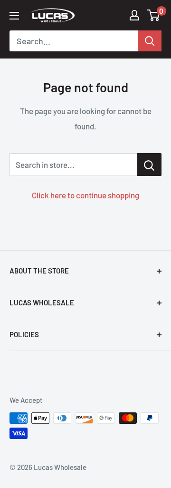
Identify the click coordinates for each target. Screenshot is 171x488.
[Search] (150, 40)
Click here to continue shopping (85, 195)
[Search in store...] (149, 164)
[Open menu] (14, 16)
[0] (154, 15)
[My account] (134, 15)
